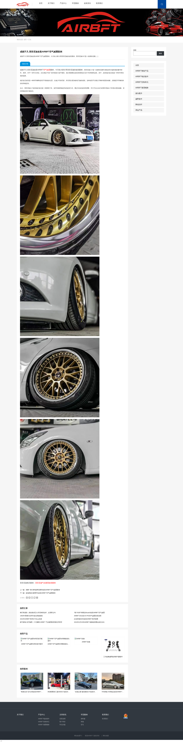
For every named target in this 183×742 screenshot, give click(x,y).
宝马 (82, 724)
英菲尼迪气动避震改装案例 (45, 583)
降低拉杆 (138, 104)
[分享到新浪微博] (27, 598)
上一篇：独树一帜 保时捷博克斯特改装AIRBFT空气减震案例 (40, 590)
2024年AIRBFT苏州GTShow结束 (31, 619)
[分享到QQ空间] (29, 598)
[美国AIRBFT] (25, 4)
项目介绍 (25, 64)
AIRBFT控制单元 (141, 82)
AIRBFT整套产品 (141, 71)
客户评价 (62, 721)
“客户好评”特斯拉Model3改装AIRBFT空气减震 (89, 612)
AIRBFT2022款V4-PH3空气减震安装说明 (87, 616)
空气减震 (47, 70)
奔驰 (82, 721)
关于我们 (51, 3)
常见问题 (62, 724)
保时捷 (83, 719)
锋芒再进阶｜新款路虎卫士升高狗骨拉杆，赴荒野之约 (38, 612)
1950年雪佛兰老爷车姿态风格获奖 (31, 616)
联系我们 (99, 3)
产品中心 (63, 3)
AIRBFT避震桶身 (141, 88)
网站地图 (106, 735)
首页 (40, 3)
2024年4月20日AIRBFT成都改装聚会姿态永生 (89, 622)
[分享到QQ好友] (32, 598)
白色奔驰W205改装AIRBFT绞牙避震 (86, 619)
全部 (137, 65)
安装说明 (62, 719)
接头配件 (138, 93)
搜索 (134, 50)
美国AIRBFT (89, 735)
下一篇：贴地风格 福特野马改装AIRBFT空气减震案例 (37, 593)
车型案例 (75, 3)
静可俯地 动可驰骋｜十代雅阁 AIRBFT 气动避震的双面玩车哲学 (41, 622)
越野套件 (138, 99)
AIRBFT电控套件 (141, 76)
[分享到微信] (34, 598)
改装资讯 (87, 3)
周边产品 (138, 110)
